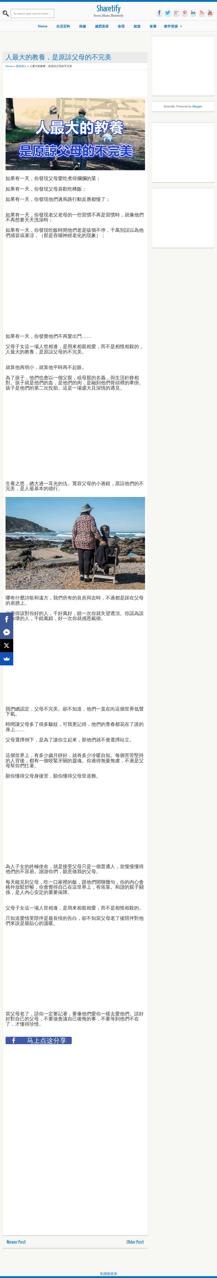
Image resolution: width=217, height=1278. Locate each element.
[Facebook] (6, 619)
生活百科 (63, 26)
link (193, 13)
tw (168, 13)
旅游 (137, 26)
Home (42, 26)
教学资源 (171, 26)
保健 (82, 26)
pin (184, 13)
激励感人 (21, 66)
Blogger (197, 106)
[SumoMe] (6, 658)
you (210, 13)
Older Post (135, 1242)
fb (159, 13)
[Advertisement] (102, 84)
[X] (6, 645)
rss (201, 13)
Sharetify (109, 9)
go (176, 13)
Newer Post (16, 1242)
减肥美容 (102, 26)
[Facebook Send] (6, 632)
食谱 (153, 26)
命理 (121, 26)
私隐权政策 (108, 1274)
